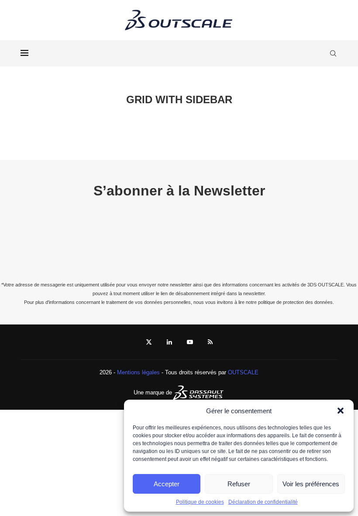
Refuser (238, 484)
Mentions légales (138, 372)
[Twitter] (149, 342)
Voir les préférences (310, 484)
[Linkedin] (169, 342)
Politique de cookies (200, 502)
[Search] (333, 53)
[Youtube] (190, 342)
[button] (340, 410)
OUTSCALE (243, 372)
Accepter (166, 484)
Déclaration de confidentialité (263, 502)
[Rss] (210, 342)
